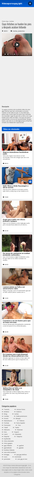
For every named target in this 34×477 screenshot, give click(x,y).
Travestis (6, 409)
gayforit (21, 445)
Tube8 (6, 427)
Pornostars (7, 425)
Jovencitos (21, 31)
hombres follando (9, 450)
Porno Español (20, 423)
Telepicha (19, 436)
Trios (19, 425)
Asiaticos (19, 411)
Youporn (16, 432)
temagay (6, 454)
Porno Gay (5, 21)
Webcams (7, 430)
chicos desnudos (9, 441)
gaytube (21, 448)
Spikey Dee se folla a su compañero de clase (12, 389)
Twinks (17, 427)
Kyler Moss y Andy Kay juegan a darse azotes (15, 187)
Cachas (12, 21)
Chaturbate (18, 434)
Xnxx (5, 432)
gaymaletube (8, 448)
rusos (5, 457)
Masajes (18, 418)
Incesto (6, 418)
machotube (18, 457)
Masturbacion (8, 420)
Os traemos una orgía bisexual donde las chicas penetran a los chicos (15, 356)
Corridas (6, 416)
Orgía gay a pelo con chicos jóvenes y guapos (14, 220)
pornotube (7, 459)
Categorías (17, 474)
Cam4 (5, 434)
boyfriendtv (7, 439)
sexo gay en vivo (22, 459)
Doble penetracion (21, 416)
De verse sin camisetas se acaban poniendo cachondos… (16, 254)
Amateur (6, 411)
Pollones (21, 420)
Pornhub (6, 423)
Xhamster (20, 430)
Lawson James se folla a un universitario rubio (14, 288)
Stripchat (6, 436)
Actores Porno (21, 409)
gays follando (8, 445)
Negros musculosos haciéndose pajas (15, 153)
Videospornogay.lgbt (12, 3)
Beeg (5, 414)
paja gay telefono (21, 454)
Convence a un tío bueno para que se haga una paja (17, 321)
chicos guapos (8, 443)
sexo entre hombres (10, 452)
